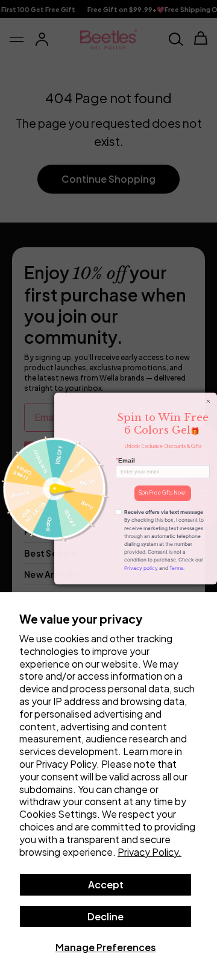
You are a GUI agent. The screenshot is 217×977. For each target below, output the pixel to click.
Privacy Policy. (149, 852)
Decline (105, 916)
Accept (106, 884)
